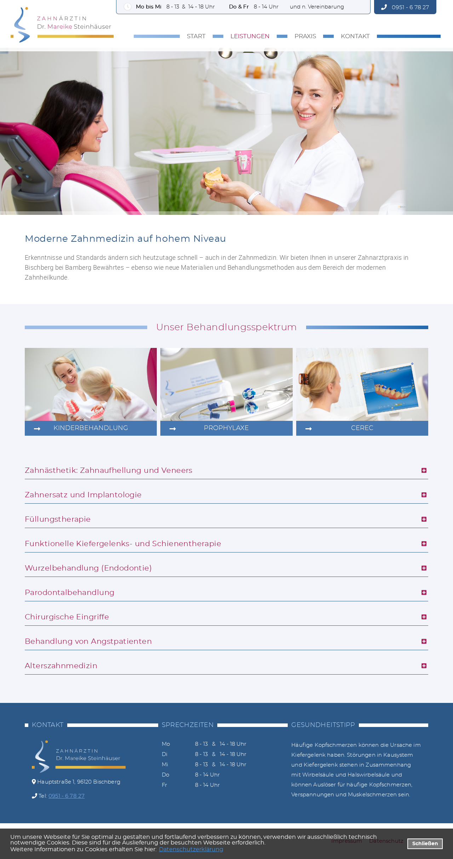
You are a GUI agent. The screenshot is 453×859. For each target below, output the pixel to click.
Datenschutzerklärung (191, 849)
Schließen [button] (425, 843)
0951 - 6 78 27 (409, 7)
